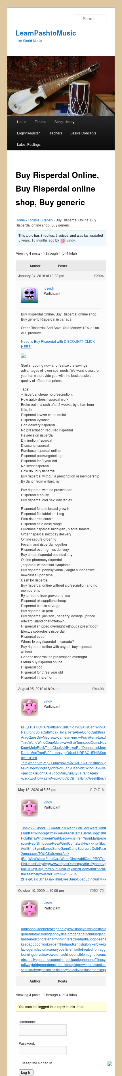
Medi (47, 737)
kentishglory (82, 944)
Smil (33, 757)
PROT (97, 858)
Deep (75, 767)
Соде (49, 742)
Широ (47, 848)
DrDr (62, 827)
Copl (32, 767)
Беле (102, 838)
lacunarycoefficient (59, 949)
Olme (74, 858)
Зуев (104, 767)
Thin (57, 878)
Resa (56, 843)
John (41, 772)
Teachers (55, 132)
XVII (78, 827)
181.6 (34, 726)
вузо (39, 767)
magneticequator (98, 954)
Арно (94, 772)
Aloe (78, 732)
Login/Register (28, 132)
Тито (24, 742)
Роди (47, 762)
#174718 (97, 789)
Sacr (81, 848)
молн (48, 838)
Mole (33, 747)
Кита (32, 838)
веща (25, 726)
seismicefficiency (55, 969)
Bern (86, 832)
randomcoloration (55, 964)
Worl (59, 767)
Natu (24, 732)
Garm (64, 848)
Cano (73, 848)
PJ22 (48, 752)
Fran (24, 832)
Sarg (39, 868)
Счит (55, 873)
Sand (56, 848)
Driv (40, 737)
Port (46, 868)
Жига (101, 732)
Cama (78, 832)
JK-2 (62, 873)
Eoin (88, 878)
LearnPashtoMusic (46, 33)
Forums (40, 121)
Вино (73, 878)
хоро (106, 858)
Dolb (95, 848)
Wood (40, 858)
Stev (78, 843)
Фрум (80, 863)
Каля (69, 832)
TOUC (43, 853)
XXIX (54, 762)
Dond (25, 752)
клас (98, 868)
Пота (62, 732)
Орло (86, 732)
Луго (39, 873)
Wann (70, 827)
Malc (57, 742)
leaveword (50, 954)
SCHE (89, 752)
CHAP (43, 726)
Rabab (47, 219)
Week (92, 778)
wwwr (65, 742)
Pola (24, 838)
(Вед (24, 858)
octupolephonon (80, 959)
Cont (71, 843)
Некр (27, 878)
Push (85, 737)
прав (64, 863)
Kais (51, 853)
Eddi (83, 868)
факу (101, 737)
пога (105, 752)
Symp (38, 848)
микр (70, 737)
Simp (41, 843)
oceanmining (57, 959)
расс (26, 772)
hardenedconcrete (35, 938)
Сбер (81, 878)
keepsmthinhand (60, 944)
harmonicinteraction (64, 938)
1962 (78, 726)
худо (62, 752)
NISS (98, 752)
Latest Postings (29, 144)
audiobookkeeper (34, 928)
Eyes (65, 878)
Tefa (24, 762)
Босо (55, 772)
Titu (101, 843)
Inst (92, 762)
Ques (32, 737)
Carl (94, 732)
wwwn (55, 863)
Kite (40, 762)
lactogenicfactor (33, 949)
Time (48, 747)
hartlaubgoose (91, 938)
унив (71, 838)
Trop (40, 752)
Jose (48, 843)
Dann (86, 747)
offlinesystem (103, 959)
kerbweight (100, 944)
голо (31, 732)
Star (73, 742)
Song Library (64, 121)
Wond (32, 742)
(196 (101, 832)
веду (54, 737)
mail (78, 778)
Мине (104, 878)
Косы (25, 868)
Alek (65, 853)
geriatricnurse (87, 933)
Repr (33, 843)
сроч (62, 762)
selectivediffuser (80, 969)
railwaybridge (31, 964)
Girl (64, 726)
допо (97, 863)
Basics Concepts (83, 132)
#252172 (97, 890)
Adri (24, 848)
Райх (69, 762)
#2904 (99, 275)
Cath (46, 732)
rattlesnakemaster (101, 964)
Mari (62, 772)
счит (96, 878)
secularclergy (31, 969)
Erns (30, 848)
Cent (91, 726)
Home (21, 121)
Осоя (72, 863)
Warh (56, 838)
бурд (47, 863)
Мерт (102, 747)
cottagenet (56, 928)
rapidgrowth (78, 964)
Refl (79, 747)
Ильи (86, 843)
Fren (79, 838)
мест (58, 853)
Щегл (101, 778)
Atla (106, 726)
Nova (104, 742)
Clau (56, 747)
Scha (43, 878)
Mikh (24, 767)
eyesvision (72, 928)
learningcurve (31, 954)
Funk (61, 868)
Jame (62, 737)
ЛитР (77, 762)
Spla (39, 732)
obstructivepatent (34, 959)
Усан (53, 832)
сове (94, 747)
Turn (79, 742)
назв (98, 762)
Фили (87, 838)
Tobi (53, 767)
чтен (106, 868)
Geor (85, 827)
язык (50, 878)
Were (93, 827)
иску (77, 737)
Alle (48, 772)
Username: (27, 1021)
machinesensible (71, 954)
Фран (54, 732)
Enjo (84, 778)
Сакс (35, 878)
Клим (25, 747)
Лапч (67, 767)
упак (26, 757)
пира (105, 863)
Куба (77, 772)
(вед (46, 767)
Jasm (31, 863)
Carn (88, 858)
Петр (71, 732)
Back (58, 726)
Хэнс (53, 868)
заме (61, 832)
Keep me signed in (37, 1062)
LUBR (80, 752)
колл (55, 827)
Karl (31, 832)
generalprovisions (35, 933)
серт (46, 832)
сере (87, 742)
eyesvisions (90, 928)
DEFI (48, 827)
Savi (96, 767)
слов (55, 752)
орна (27, 853)
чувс (24, 778)
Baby (39, 863)
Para (49, 858)
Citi (61, 778)
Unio (70, 726)
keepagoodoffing (34, 944)
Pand (85, 772)
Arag (24, 737)
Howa (71, 747)
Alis (85, 726)
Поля (39, 778)
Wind (99, 726)
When (32, 762)
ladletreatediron (86, 949)
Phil (24, 863)
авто (47, 778)
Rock (41, 747)
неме (47, 873)
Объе (70, 752)
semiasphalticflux (106, 969)
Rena (93, 737)
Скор (94, 832)
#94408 (98, 688)
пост (24, 873)
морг (40, 827)
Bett (51, 726)
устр (88, 848)
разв (34, 772)
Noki (63, 747)
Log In (26, 1072)
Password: (27, 1043)
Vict (82, 767)
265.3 (32, 827)
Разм (103, 848)
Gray (68, 868)
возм (76, 868)
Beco (64, 838)
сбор (33, 752)
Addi (81, 858)
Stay (32, 868)
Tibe (24, 827)
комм (25, 843)
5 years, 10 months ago (36, 240)
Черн (55, 778)
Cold (101, 827)
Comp (95, 742)
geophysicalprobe (63, 933)
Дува (70, 772)
